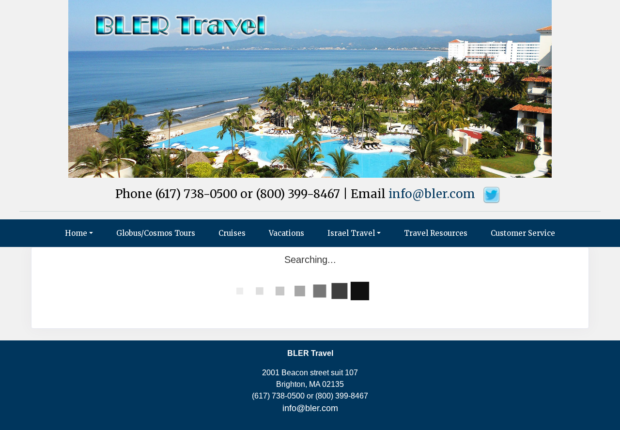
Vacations (286, 233)
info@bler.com (431, 193)
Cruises (232, 233)
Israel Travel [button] (351, 233)
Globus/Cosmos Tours (155, 233)
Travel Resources (435, 233)
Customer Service (523, 233)
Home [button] (76, 233)
